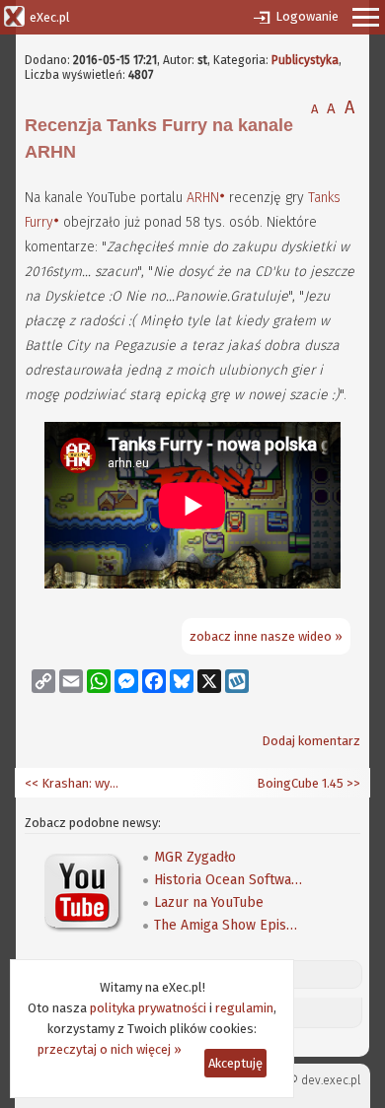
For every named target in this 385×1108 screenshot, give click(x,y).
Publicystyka (305, 60)
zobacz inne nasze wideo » (266, 636)
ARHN (203, 197)
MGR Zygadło (195, 857)
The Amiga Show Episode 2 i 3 (228, 925)
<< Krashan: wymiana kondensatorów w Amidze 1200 (74, 783)
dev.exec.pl (330, 1080)
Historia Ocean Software (228, 879)
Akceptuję (235, 1063)
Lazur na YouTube (209, 902)
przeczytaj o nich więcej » (110, 1049)
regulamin (244, 1008)
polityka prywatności (148, 1008)
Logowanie (307, 16)
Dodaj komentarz (311, 740)
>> (352, 783)
